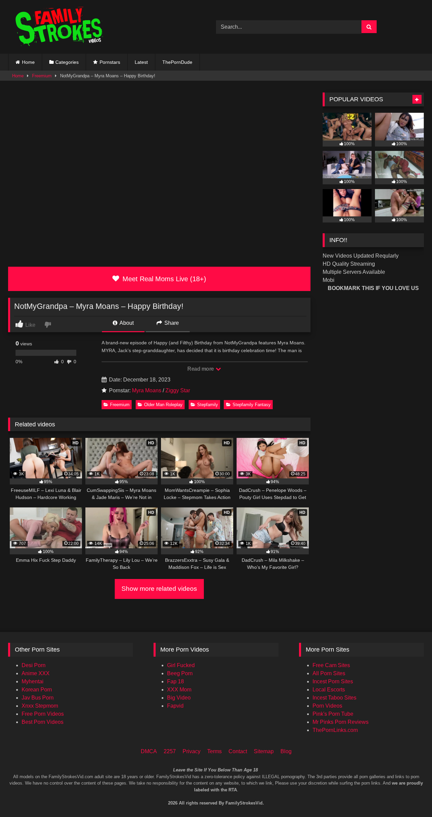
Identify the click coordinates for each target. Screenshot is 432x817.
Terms (214, 751)
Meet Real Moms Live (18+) (163, 279)
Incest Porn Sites (333, 681)
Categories (67, 62)
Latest (141, 62)
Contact (237, 751)
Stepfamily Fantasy (252, 404)
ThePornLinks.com (335, 730)
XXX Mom (179, 689)
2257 (170, 751)
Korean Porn (37, 689)
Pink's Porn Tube (333, 714)
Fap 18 (175, 681)
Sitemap (264, 751)
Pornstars (110, 62)
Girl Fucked (181, 665)
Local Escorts (329, 689)
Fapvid (175, 706)
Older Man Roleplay (163, 404)
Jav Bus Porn (38, 698)
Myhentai (33, 681)
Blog (286, 751)
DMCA (149, 751)
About (126, 323)
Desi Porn (34, 665)
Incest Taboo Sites (334, 698)
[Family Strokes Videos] (60, 26)
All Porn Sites (329, 673)
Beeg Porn (180, 673)
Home (28, 62)
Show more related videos (159, 588)
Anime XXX (36, 673)
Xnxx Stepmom (40, 706)
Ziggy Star (177, 390)
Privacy (191, 751)
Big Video (179, 698)
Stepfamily (207, 404)
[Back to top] (417, 783)
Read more (201, 369)
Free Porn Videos (43, 714)
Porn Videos (327, 706)
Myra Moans (146, 390)
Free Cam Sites (331, 665)
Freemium (42, 75)
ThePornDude (177, 62)
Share (171, 323)
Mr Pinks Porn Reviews (341, 722)
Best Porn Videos (42, 722)
